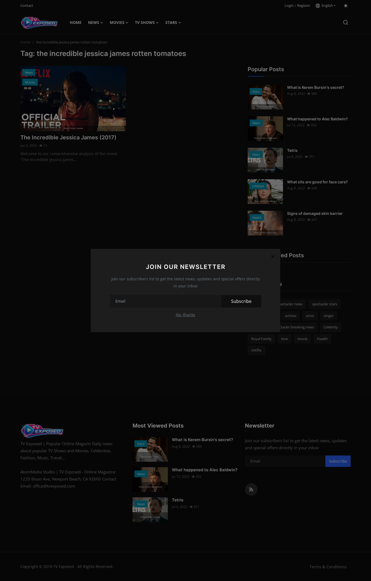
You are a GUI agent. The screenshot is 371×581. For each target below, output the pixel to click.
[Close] (272, 256)
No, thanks (185, 314)
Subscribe (241, 301)
